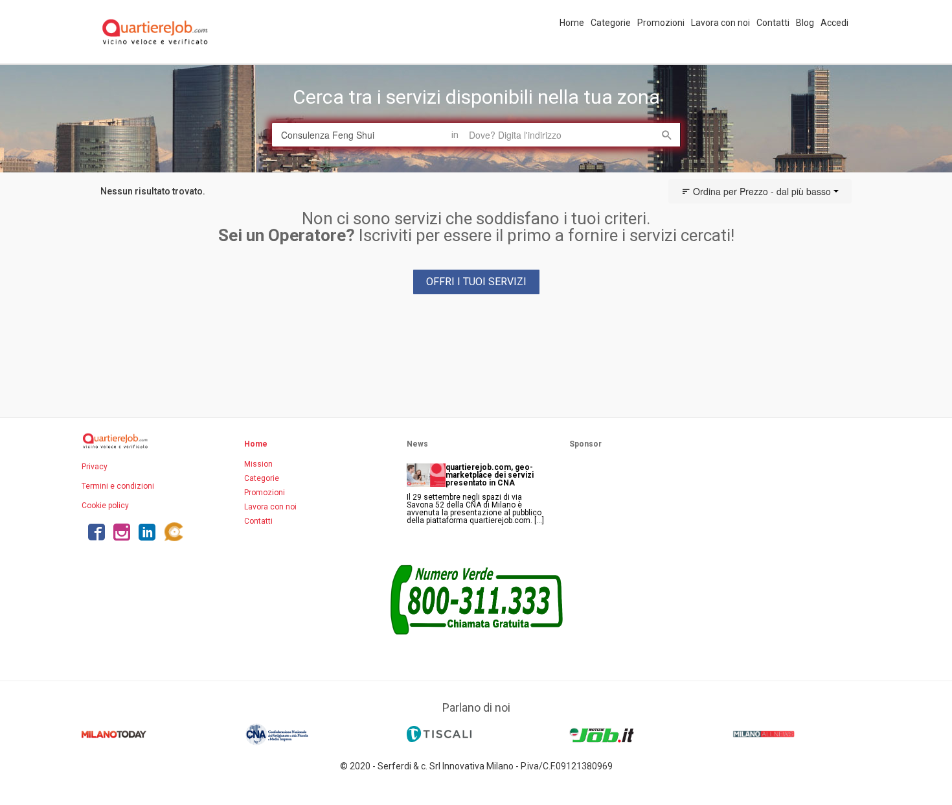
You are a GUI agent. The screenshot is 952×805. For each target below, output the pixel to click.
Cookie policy (105, 505)
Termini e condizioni (118, 486)
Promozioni (661, 23)
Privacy (95, 466)
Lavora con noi (720, 23)
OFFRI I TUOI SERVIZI (476, 281)
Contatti (772, 23)
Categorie (611, 23)
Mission (258, 464)
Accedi (834, 23)
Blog (805, 23)
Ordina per (760, 191)
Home (572, 23)
